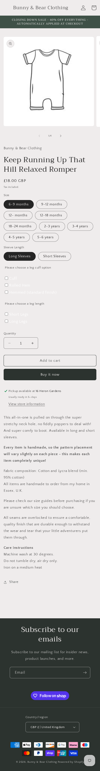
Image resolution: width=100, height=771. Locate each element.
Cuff (13, 278)
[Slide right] (60, 135)
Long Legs (18, 321)
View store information (26, 404)
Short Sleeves (54, 256)
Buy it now (50, 374)
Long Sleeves (20, 256)
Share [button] (13, 582)
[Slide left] (39, 135)
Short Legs (18, 314)
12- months (18, 215)
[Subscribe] (84, 672)
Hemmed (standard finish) (33, 292)
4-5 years (17, 237)
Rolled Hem (19, 285)
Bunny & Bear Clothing (42, 762)
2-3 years (52, 226)
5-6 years (45, 237)
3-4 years (80, 226)
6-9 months (19, 204)
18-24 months (20, 226)
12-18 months (51, 215)
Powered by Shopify (71, 762)
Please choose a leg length (24, 303)
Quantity (10, 333)
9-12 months (51, 204)
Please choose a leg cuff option (28, 267)
